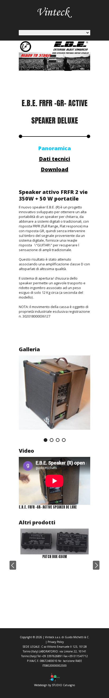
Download (54, 169)
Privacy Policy (56, 642)
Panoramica (54, 148)
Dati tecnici (54, 158)
